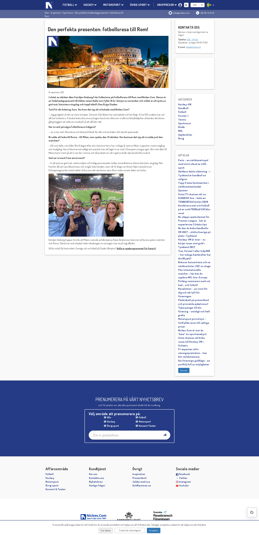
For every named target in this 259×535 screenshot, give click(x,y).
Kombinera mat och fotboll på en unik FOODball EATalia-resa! (194, 209)
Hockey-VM (184, 104)
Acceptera (153, 530)
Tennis (182, 119)
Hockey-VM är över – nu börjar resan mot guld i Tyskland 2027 (192, 243)
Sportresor (68, 12)
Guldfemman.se (141, 485)
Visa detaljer (106, 530)
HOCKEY (89, 4)
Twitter (183, 477)
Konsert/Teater (147, 425)
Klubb (181, 127)
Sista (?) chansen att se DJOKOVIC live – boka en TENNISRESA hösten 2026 (193, 198)
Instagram (185, 481)
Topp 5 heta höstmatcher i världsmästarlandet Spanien (193, 186)
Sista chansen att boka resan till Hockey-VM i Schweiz (191, 341)
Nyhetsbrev (96, 481)
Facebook (184, 474)
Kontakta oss (96, 477)
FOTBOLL (68, 4)
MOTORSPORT (112, 4)
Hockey (111, 421)
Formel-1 (183, 115)
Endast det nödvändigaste (129, 530)
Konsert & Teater (56, 489)
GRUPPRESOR (165, 4)
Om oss (93, 474)
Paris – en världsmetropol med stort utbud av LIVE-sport (193, 164)
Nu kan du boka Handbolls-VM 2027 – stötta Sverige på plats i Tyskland (194, 232)
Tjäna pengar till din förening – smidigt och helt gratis (194, 311)
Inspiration (56, 12)
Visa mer (184, 370)
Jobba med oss (141, 481)
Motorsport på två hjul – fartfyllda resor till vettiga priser (193, 322)
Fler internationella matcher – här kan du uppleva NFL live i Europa (192, 273)
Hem (47, 12)
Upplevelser (185, 134)
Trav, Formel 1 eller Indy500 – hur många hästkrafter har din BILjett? (194, 254)
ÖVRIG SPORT (138, 4)
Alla (109, 417)
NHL (180, 130)
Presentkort (139, 477)
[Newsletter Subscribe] (164, 435)
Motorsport (145, 421)
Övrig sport (113, 425)
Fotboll (182, 111)
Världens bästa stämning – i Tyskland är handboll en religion (194, 175)
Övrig (181, 138)
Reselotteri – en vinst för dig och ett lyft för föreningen (193, 292)
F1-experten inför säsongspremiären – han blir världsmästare (192, 353)
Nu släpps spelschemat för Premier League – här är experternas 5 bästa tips (193, 220)
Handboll (183, 108)
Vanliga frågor (97, 485)
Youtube (184, 485)
